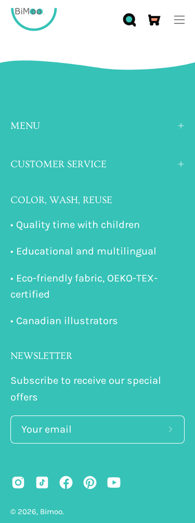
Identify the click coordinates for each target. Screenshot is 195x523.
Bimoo (51, 511)
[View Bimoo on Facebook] (66, 482)
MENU (25, 125)
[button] (128, 19)
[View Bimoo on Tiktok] (42, 482)
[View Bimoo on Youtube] (114, 482)
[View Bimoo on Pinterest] (90, 482)
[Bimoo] (33, 19)
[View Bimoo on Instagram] (18, 482)
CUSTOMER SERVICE (58, 164)
